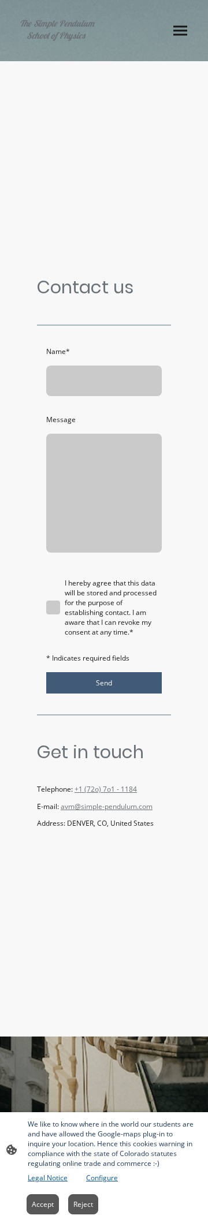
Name (58, 351)
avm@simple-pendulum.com (107, 806)
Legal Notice (48, 1178)
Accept (43, 1204)
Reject (83, 1204)
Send (104, 683)
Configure (102, 1178)
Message (61, 419)
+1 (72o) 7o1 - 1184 (106, 789)
